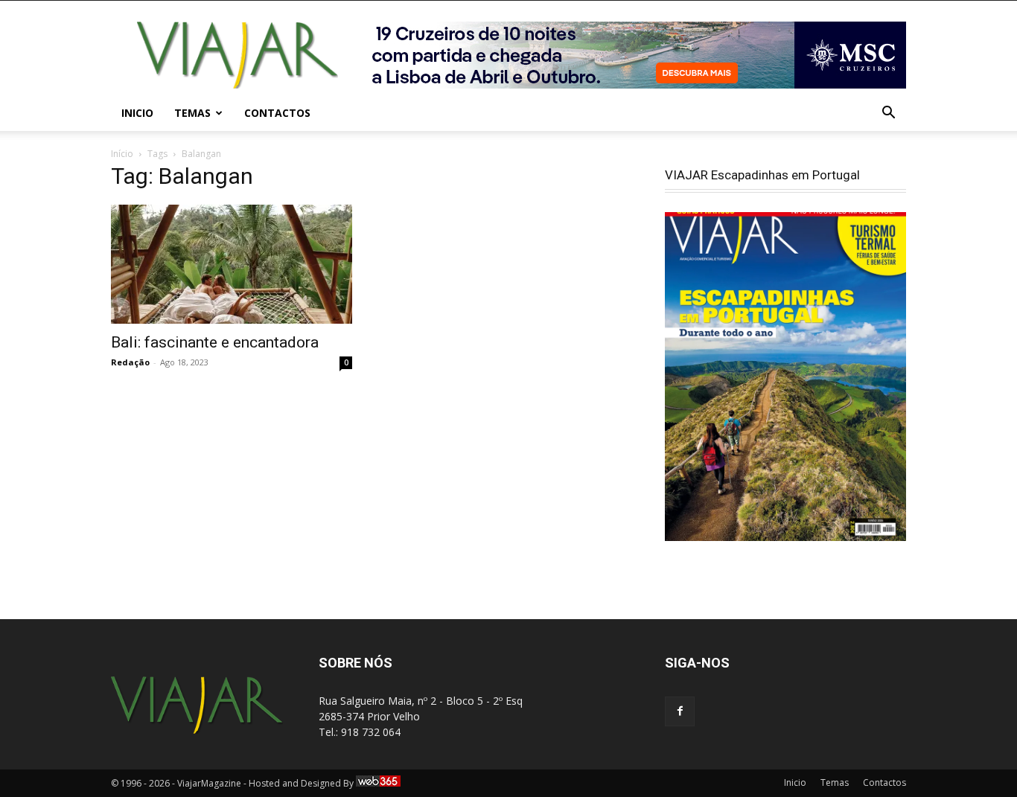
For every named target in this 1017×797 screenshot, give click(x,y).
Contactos (277, 113)
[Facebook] (680, 711)
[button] (888, 114)
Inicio (137, 113)
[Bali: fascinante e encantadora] (231, 264)
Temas (192, 113)
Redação (130, 362)
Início (122, 153)
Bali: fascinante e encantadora (215, 342)
